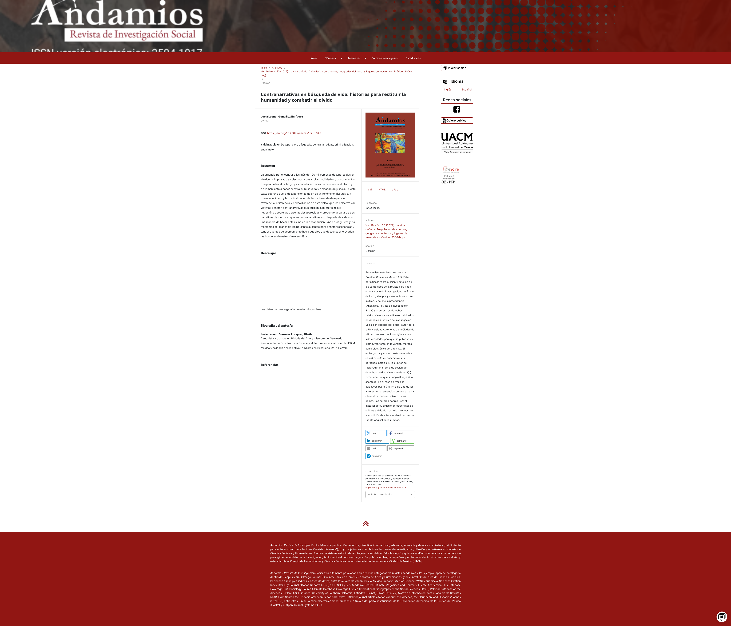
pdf (370, 189)
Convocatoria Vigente (384, 58)
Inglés (447, 89)
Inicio (313, 58)
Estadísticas (413, 58)
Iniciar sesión (457, 68)
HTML (381, 189)
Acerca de (353, 58)
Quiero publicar (457, 120)
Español (467, 89)
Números (330, 58)
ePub (395, 189)
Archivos (277, 67)
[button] (376, 433)
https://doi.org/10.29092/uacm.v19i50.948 (294, 133)
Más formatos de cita (380, 494)
